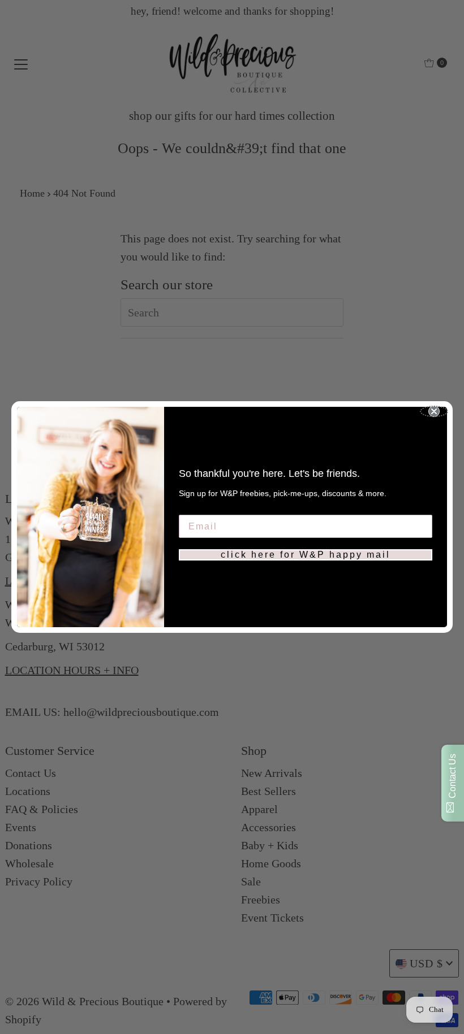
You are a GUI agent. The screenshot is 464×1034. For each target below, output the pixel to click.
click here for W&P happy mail (305, 554)
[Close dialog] (434, 411)
